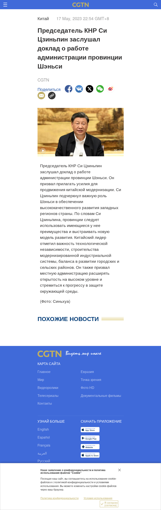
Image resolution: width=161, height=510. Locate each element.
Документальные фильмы (101, 395)
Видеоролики (48, 387)
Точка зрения (91, 379)
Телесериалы (48, 395)
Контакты (45, 403)
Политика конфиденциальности (59, 498)
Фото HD (87, 387)
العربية (42, 453)
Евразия (87, 371)
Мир (41, 379)
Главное (44, 371)
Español (44, 437)
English (43, 429)
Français (44, 445)
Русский (44, 460)
